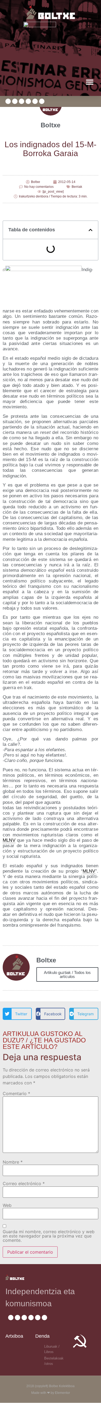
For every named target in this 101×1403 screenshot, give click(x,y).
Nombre (13, 1162)
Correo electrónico (24, 1183)
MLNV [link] (9, 840)
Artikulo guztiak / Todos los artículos (67, 974)
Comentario (16, 1093)
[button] (89, 82)
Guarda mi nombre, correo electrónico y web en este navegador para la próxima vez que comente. (49, 1235)
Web (7, 1205)
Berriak (77, 187)
